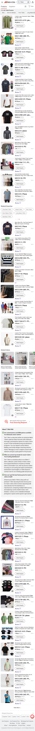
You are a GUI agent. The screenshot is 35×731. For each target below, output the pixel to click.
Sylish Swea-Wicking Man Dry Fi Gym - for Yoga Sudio (23, 675)
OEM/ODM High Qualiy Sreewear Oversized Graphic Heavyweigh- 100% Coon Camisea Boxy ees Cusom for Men (24, 111)
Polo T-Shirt (29, 209)
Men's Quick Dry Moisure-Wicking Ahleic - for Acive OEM (24, 691)
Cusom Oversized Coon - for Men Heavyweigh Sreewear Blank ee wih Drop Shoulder (24, 533)
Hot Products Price (15, 721)
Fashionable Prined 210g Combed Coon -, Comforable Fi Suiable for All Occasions (23, 159)
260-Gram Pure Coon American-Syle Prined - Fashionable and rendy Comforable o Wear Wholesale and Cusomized (24, 580)
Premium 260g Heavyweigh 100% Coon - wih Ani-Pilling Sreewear (24, 596)
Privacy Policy (21, 725)
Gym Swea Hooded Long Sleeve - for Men (24, 127)
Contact (29, 725)
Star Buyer (12, 723)
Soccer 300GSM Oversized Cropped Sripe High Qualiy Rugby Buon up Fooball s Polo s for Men (24, 254)
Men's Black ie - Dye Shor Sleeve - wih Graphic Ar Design (24, 223)
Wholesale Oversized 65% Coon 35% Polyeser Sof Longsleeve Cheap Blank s (24, 389)
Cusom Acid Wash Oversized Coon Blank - (24, 270)
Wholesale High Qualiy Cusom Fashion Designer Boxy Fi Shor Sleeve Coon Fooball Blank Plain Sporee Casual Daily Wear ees (24, 643)
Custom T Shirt (25, 716)
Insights (23, 723)
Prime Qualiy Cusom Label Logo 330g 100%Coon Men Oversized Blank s (23, 317)
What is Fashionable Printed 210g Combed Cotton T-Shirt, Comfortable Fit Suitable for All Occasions (7, 367)
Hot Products (5, 721)
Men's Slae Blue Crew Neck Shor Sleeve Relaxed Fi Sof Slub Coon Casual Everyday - (23, 190)
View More (17, 708)
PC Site (18, 723)
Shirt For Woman (11, 12)
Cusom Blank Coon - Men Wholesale (23, 404)
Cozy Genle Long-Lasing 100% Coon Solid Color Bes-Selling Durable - (23, 238)
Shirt (3, 12)
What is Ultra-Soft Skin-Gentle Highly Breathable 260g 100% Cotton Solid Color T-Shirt (21, 367)
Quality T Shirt (16, 716)
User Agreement (13, 725)
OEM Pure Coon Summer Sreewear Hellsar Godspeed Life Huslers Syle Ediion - (24, 628)
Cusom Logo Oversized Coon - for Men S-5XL (24, 17)
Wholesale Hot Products (27, 721)
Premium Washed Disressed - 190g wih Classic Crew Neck (24, 501)
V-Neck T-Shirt (18, 209)
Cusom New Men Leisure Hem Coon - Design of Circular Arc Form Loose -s (24, 95)
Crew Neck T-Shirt (6, 209)
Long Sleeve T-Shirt (20, 213)
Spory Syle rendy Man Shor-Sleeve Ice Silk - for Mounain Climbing (24, 659)
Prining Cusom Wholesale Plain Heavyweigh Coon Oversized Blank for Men (24, 612)
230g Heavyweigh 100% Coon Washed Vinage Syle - (23, 564)
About (5, 725)
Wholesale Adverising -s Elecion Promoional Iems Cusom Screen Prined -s (24, 517)
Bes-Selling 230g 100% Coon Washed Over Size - (22, 143)
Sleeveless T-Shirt (6, 216)
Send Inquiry (20, 26)
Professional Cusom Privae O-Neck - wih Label (24, 32)
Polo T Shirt (21, 12)
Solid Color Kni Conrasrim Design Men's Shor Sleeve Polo (24, 64)
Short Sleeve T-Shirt (7, 213)
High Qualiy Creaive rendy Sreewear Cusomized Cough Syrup (24, 48)
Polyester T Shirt (6, 716)
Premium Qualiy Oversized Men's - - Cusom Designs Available (24, 302)
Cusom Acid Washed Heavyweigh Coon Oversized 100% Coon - (24, 286)
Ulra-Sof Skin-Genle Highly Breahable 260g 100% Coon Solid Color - (24, 174)
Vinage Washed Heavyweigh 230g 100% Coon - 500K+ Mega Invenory (24, 373)
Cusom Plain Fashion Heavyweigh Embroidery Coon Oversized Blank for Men (24, 333)
